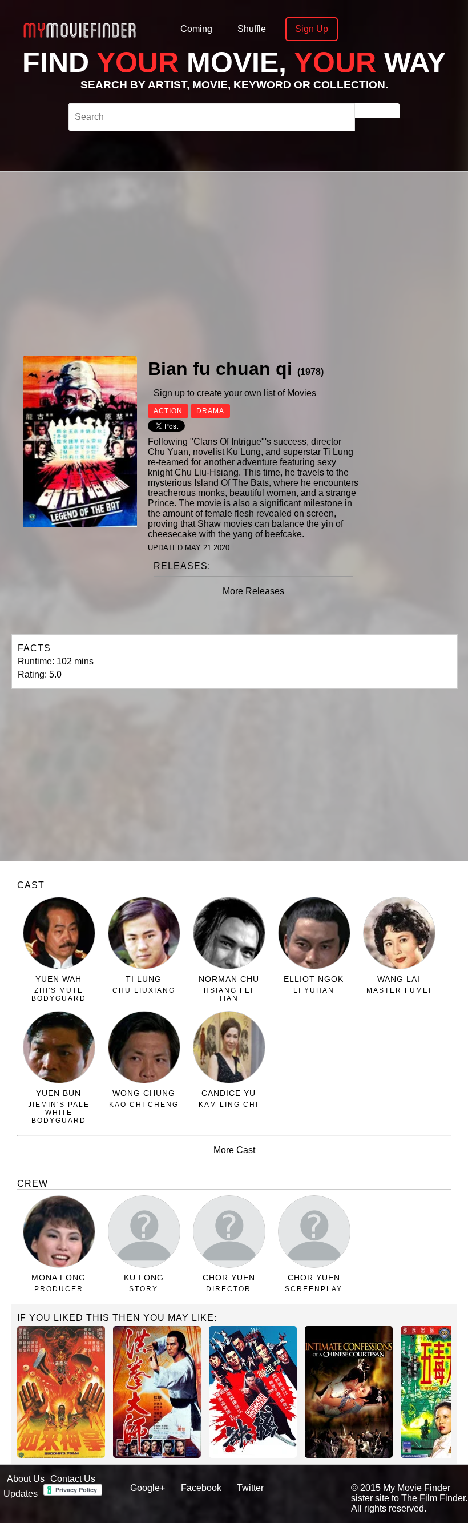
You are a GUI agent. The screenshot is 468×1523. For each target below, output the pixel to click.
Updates (20, 1493)
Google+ (147, 1488)
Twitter (250, 1488)
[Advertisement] (284, 262)
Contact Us (72, 1479)
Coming (196, 29)
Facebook (201, 1488)
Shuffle (251, 29)
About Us (26, 1479)
